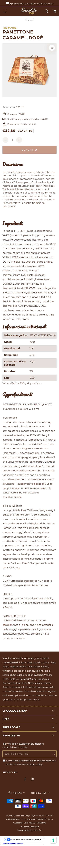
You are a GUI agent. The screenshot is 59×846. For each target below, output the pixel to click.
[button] (46, 11)
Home (29, 20)
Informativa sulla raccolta (13, 843)
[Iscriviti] (55, 754)
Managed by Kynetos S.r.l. (30, 830)
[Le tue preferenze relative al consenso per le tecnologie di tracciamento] (53, 840)
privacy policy (35, 764)
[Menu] (4, 11)
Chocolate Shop (22, 815)
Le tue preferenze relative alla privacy (25, 839)
